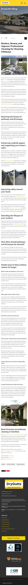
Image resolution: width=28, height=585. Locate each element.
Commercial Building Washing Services (8, 528)
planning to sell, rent (9, 160)
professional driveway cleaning (7, 104)
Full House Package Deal (6, 524)
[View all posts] (1, 38)
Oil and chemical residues (19, 224)
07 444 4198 (11, 455)
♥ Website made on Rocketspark (17, 579)
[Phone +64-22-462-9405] (25, 3)
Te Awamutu (12, 451)
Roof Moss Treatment (5, 519)
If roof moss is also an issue (15, 208)
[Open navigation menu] (21, 3)
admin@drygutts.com (8, 459)
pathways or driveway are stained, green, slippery (14, 434)
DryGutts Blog (4, 531)
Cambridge (5, 451)
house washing (6, 81)
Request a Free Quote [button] (13, 538)
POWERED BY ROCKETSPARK (7, 583)
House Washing (4, 517)
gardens (5, 79)
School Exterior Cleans (5, 526)
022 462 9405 (10, 491)
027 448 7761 (11, 457)
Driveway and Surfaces (5, 522)
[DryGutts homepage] (10, 3)
